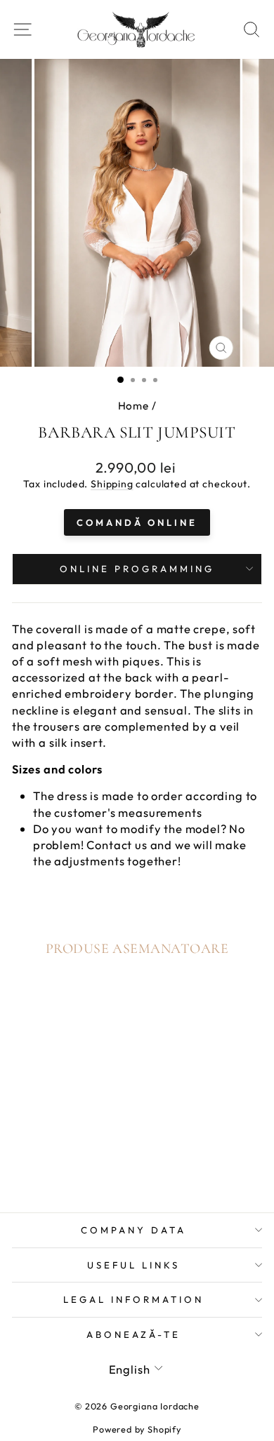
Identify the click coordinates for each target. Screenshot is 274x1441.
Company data (133, 1230)
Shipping (112, 484)
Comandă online (137, 522)
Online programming (137, 568)
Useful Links (133, 1265)
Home (133, 405)
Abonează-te (133, 1334)
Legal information (133, 1299)
